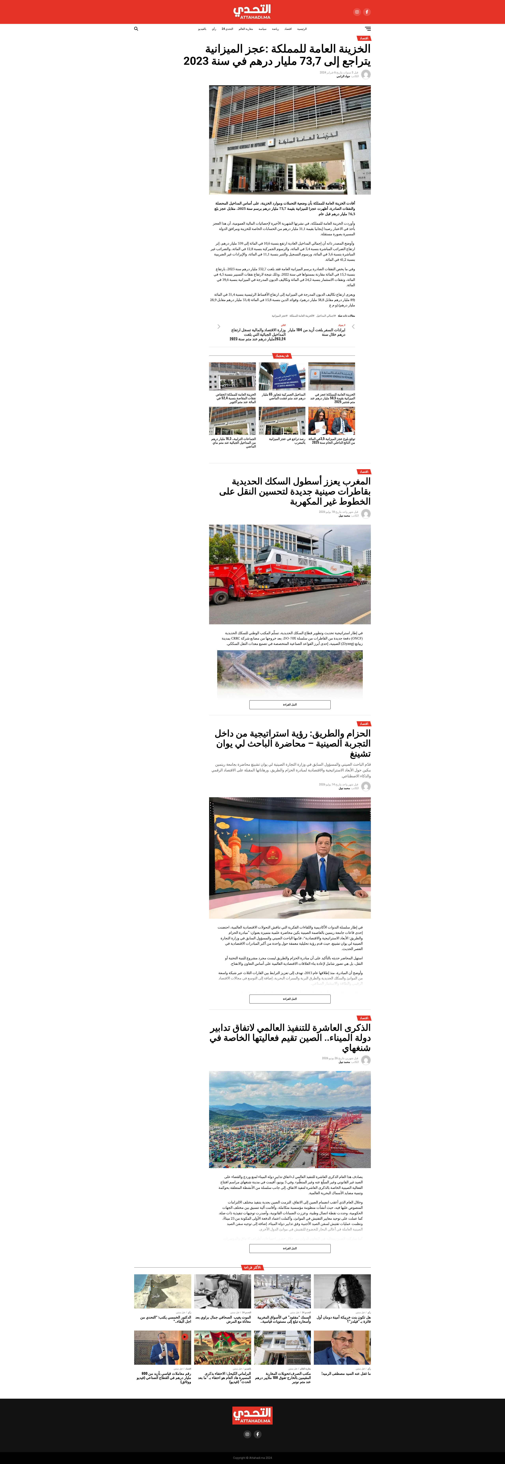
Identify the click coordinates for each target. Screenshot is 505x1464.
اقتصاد (288, 28)
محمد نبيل (344, 515)
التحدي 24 (227, 28)
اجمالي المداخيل (325, 316)
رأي (214, 28)
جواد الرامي (343, 76)
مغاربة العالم (246, 28)
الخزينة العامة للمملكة (301, 316)
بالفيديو (202, 28)
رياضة (275, 28)
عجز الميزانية (279, 316)
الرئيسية (302, 28)
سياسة (263, 28)
